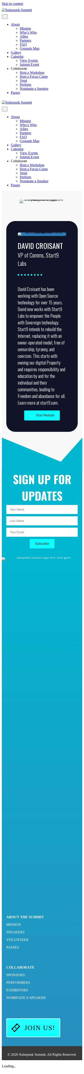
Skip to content (12, 4)
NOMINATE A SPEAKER (26, 998)
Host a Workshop (32, 72)
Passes (15, 92)
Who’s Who (28, 32)
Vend (23, 80)
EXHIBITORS (17, 990)
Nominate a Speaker (34, 88)
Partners (25, 40)
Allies (24, 36)
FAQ (23, 44)
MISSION (13, 924)
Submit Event (29, 64)
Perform (25, 84)
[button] (42, 415)
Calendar (17, 56)
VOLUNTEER (17, 940)
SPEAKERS (15, 932)
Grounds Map (29, 48)
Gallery (16, 52)
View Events (29, 60)
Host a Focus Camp (34, 76)
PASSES (12, 947)
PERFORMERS (18, 982)
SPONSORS (15, 975)
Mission (25, 28)
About (15, 24)
